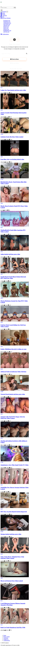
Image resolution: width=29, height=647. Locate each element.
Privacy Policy (6, 636)
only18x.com (6, 31)
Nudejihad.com (6, 21)
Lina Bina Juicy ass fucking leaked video (12, 159)
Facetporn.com (6, 20)
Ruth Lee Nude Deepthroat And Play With (13, 627)
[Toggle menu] (1, 6)
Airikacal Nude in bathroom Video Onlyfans (13, 371)
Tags (3, 16)
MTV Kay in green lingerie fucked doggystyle (14, 511)
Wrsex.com (5, 28)
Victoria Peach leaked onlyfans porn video (13, 394)
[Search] (15, 7)
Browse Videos (15, 63)
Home (3, 13)
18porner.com (6, 25)
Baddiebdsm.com (7, 30)
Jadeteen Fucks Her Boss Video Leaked (12, 137)
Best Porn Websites (6, 18)
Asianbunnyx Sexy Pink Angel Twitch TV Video (14, 465)
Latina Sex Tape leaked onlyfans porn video (13, 90)
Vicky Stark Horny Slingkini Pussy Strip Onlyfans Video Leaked (12, 557)
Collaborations (5, 34)
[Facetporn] (6, 2)
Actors (3, 14)
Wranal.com (6, 26)
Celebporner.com (7, 23)
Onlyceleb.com (6, 24)
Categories (4, 15)
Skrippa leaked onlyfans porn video (11, 534)
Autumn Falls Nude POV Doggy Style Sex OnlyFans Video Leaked (13, 417)
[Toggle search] (2, 10)
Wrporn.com (6, 29)
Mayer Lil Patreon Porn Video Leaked (12, 581)
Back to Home (15, 59)
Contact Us (5, 639)
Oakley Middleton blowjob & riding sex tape (13, 349)
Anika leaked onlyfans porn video (10, 254)
